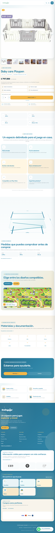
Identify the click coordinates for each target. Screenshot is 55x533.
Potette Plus (4, 439)
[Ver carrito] (48, 2)
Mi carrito (40, 443)
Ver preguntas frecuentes (6, 258)
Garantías (40, 439)
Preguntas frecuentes (42, 436)
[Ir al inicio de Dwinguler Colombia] (22, 2)
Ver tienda (5, 427)
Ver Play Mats (8, 283)
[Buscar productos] (45, 2)
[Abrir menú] (52, 2)
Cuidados (40, 434)
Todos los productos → (6, 446)
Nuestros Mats (22, 436)
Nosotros (21, 434)
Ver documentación (7, 459)
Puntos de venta (22, 439)
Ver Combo (16, 283)
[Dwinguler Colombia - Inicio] (7, 410)
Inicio (20, 441)
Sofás (2, 443)
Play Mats (3, 434)
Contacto (40, 373)
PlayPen (2, 436)
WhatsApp (15, 373)
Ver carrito (27, 100)
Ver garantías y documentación (7, 330)
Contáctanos (13, 427)
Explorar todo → (49, 477)
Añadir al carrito (32, 97)
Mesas (2, 441)
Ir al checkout (11, 508)
